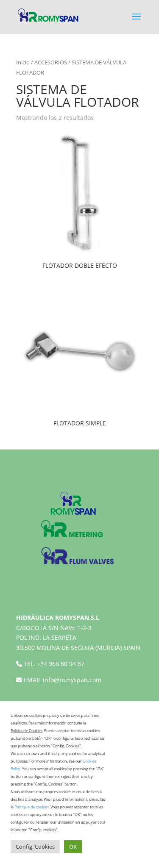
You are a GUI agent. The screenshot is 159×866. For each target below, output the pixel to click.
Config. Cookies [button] (35, 846)
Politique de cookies (31, 807)
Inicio (23, 62)
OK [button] (73, 846)
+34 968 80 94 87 (60, 664)
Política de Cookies (26, 730)
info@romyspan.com (72, 680)
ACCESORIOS (50, 62)
